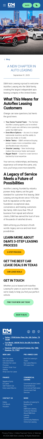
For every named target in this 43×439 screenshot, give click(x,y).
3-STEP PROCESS (14, 252)
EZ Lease (6, 384)
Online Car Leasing (30, 422)
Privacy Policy (7, 433)
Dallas (5, 402)
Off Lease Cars (29, 365)
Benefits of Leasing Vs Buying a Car (31, 403)
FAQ (25, 406)
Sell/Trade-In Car (8, 386)
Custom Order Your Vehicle (9, 368)
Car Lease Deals (8, 361)
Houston (6, 406)
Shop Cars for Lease (10, 372)
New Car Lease (8, 358)
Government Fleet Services (30, 391)
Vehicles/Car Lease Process (9, 364)
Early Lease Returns (9, 388)
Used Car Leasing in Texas (30, 360)
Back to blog (21, 315)
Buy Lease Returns (30, 363)
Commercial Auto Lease (32, 384)
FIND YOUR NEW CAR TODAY (18, 302)
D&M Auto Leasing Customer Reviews (30, 410)
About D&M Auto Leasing (29, 414)
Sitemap (38, 433)
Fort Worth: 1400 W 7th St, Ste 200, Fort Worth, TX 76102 (22, 344)
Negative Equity (8, 381)
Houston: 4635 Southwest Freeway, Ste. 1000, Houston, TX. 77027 (22, 349)
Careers (26, 417)
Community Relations (31, 420)
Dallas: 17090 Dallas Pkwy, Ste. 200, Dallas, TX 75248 (22, 338)
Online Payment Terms (23, 433)
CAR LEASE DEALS (14, 272)
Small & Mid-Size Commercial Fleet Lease (32, 387)
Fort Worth (6, 404)
